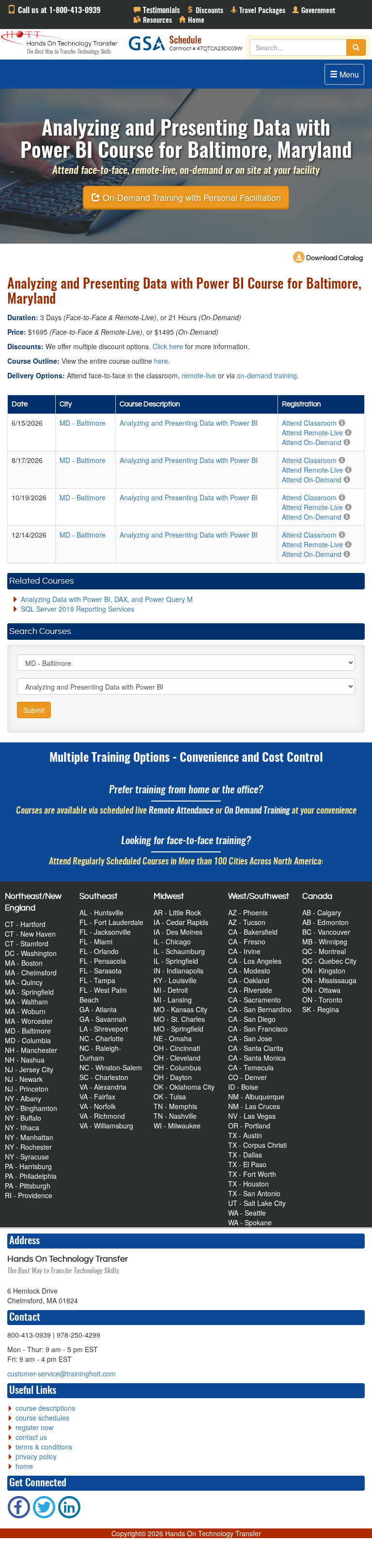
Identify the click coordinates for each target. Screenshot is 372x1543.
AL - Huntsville (101, 912)
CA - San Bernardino (260, 1009)
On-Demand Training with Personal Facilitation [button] (190, 197)
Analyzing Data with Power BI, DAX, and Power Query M (107, 599)
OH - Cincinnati (177, 1048)
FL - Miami (95, 941)
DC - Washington (31, 953)
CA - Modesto (249, 970)
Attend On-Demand (311, 442)
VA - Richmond (102, 1116)
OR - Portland (249, 1125)
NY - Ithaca (22, 1127)
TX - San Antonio (254, 1193)
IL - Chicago (172, 941)
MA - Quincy (24, 982)
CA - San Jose (250, 1038)
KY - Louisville (175, 980)
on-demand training (267, 375)
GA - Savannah (102, 1019)
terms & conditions (44, 1446)
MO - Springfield (178, 1029)
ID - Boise (243, 1087)
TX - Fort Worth (252, 1174)
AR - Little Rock (177, 912)
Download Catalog (334, 258)
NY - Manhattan (29, 1137)
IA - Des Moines (178, 932)
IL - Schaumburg (179, 951)
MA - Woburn (25, 1011)
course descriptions (45, 1408)
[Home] (191, 19)
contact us (31, 1437)
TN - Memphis (175, 1106)
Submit (34, 710)
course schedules (42, 1417)
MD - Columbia (28, 1040)
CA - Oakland (248, 980)
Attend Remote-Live (312, 432)
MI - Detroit (171, 990)
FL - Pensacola (102, 961)
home (24, 1466)
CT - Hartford (25, 924)
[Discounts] (204, 10)
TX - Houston (248, 1183)
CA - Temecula (251, 1067)
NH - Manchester (31, 1050)
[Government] (313, 10)
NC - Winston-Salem (110, 1067)
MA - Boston (24, 963)
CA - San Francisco (258, 1029)
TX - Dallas (245, 1154)
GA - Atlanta (98, 1009)
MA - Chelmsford (31, 972)
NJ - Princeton (26, 1089)
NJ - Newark (24, 1079)
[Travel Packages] (257, 10)
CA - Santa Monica (257, 1058)
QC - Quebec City (329, 961)
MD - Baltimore (28, 1030)
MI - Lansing (173, 999)
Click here (168, 346)
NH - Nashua (25, 1060)
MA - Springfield (29, 992)
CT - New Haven (30, 934)
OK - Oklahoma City (184, 1087)
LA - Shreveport (103, 1029)
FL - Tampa (97, 980)
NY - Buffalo (23, 1118)
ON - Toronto (322, 999)
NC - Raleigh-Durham (100, 1053)
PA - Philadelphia (31, 1176)
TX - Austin (245, 1135)
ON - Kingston (323, 970)
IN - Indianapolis (178, 970)
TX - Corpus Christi (257, 1145)
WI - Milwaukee (177, 1125)
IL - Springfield (176, 961)
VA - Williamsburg (106, 1125)
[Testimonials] (157, 10)
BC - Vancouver (326, 932)
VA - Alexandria (102, 1087)
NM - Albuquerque (256, 1096)
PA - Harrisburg (28, 1166)
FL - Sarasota (100, 970)
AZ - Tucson (246, 922)
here (161, 361)
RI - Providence (28, 1195)
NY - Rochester (28, 1147)
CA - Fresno (246, 941)
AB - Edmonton (325, 922)
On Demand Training (257, 811)
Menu (348, 74)
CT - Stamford (26, 943)
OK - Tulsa (170, 1096)
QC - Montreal (324, 951)
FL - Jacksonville (105, 932)
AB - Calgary (321, 912)
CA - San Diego (252, 1019)
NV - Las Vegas (252, 1116)
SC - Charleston (103, 1077)
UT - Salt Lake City (257, 1203)
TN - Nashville (175, 1116)
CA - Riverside (250, 990)
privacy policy (36, 1456)
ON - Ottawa (321, 990)
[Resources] (153, 19)
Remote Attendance (181, 811)
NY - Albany (23, 1098)
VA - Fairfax (97, 1096)
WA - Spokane (250, 1222)
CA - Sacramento (254, 999)
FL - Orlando (99, 951)
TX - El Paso (247, 1164)
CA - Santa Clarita (255, 1048)
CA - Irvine (244, 951)
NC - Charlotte (101, 1038)
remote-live (199, 375)
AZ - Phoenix (248, 912)
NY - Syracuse (27, 1156)
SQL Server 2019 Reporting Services (77, 609)
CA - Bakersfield (253, 932)
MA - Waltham (26, 1001)
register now (34, 1427)
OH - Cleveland (177, 1058)
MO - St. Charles (179, 1019)
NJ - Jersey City (29, 1069)
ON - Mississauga (329, 980)
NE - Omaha (173, 1038)
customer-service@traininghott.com (61, 1373)
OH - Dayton (173, 1077)
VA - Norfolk (97, 1106)
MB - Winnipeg (324, 941)
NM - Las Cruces (254, 1106)
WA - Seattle (247, 1213)
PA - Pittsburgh (27, 1185)
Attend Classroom (309, 423)
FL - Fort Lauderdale (111, 922)
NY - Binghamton (31, 1108)
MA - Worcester (29, 1021)
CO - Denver (247, 1077)
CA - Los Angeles (254, 961)
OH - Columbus (177, 1067)
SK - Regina (320, 1009)
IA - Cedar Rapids (181, 922)
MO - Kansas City (180, 1009)
